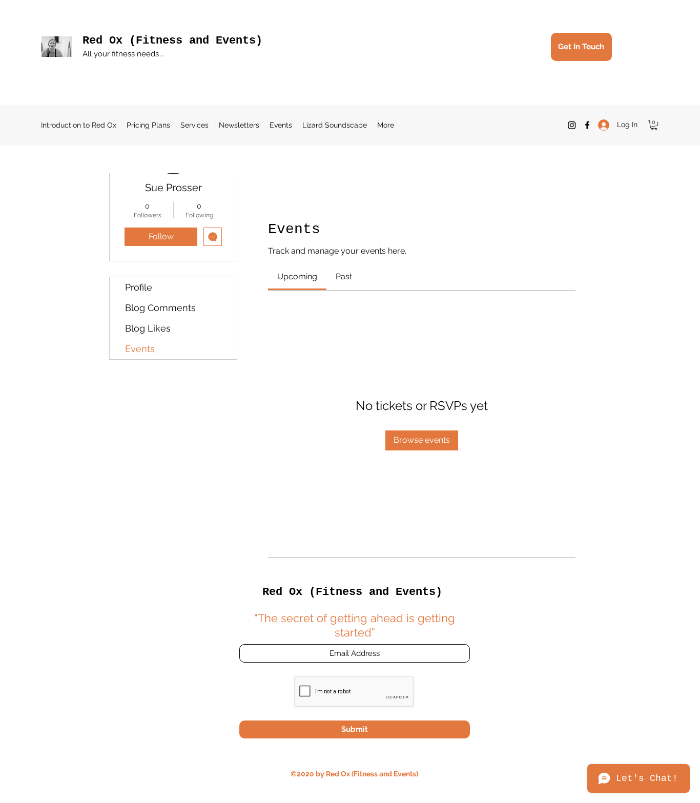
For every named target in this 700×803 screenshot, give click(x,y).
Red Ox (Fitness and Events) (172, 40)
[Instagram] (572, 125)
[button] (654, 125)
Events (140, 348)
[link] (297, 276)
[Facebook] (587, 125)
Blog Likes (148, 328)
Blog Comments (160, 307)
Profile (138, 287)
